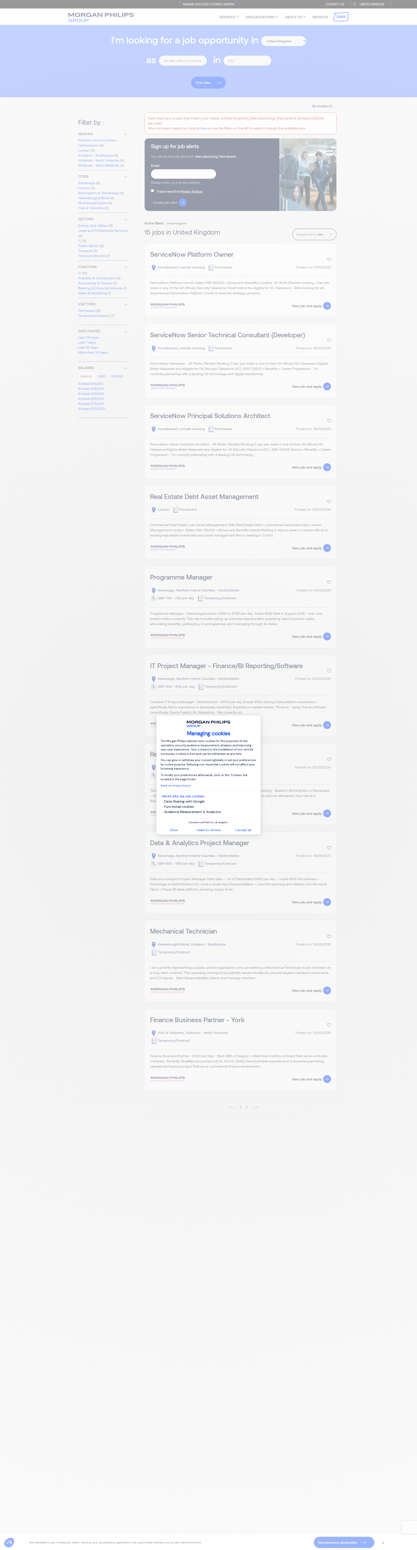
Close (174, 830)
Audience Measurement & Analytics (192, 812)
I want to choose (208, 830)
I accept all (243, 830)
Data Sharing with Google (184, 801)
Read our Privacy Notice (175, 785)
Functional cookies (179, 806)
